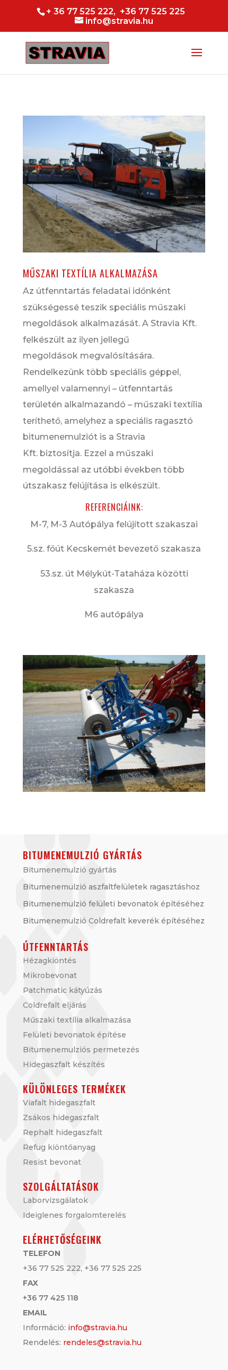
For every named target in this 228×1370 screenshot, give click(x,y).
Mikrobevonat (50, 975)
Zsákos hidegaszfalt (61, 1117)
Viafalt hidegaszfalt (59, 1102)
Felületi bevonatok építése (74, 1035)
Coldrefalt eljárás (54, 1005)
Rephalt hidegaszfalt (62, 1132)
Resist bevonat (52, 1162)
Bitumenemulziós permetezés (81, 1049)
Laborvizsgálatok (55, 1200)
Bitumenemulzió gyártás (70, 870)
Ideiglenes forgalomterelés (74, 1215)
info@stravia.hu (97, 1327)
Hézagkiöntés (49, 960)
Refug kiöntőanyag (59, 1147)
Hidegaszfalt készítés (64, 1064)
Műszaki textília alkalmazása (77, 1020)
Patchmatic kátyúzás (62, 990)
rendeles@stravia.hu (102, 1342)
